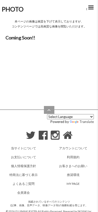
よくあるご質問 (23, 184)
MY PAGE (73, 184)
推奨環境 (73, 175)
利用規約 (73, 157)
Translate (86, 122)
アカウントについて (73, 148)
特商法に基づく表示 (23, 175)
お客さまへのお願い (73, 166)
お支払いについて (23, 157)
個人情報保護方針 (23, 166)
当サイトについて (23, 148)
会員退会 (23, 193)
